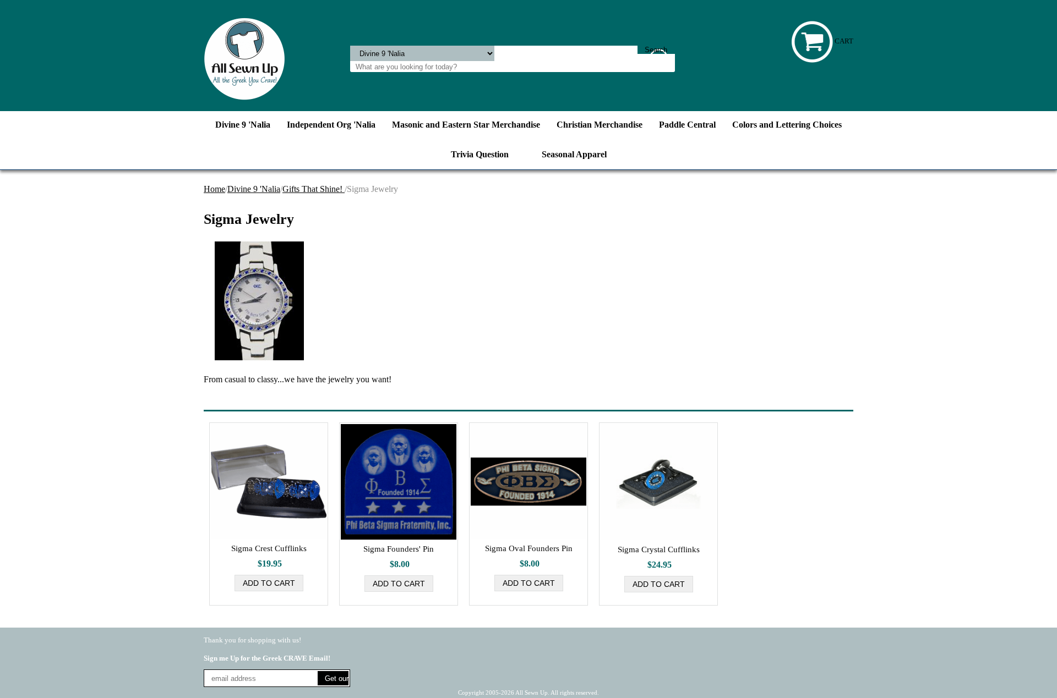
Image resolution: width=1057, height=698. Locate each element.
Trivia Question (480, 154)
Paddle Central (687, 124)
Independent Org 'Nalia (331, 124)
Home (214, 189)
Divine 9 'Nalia (242, 124)
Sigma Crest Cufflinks (269, 548)
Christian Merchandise (599, 124)
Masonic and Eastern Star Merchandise (466, 124)
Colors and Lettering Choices (787, 124)
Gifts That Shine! (313, 189)
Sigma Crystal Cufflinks (659, 549)
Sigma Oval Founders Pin (529, 548)
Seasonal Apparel (574, 154)
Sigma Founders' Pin (398, 549)
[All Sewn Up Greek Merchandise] (244, 58)
